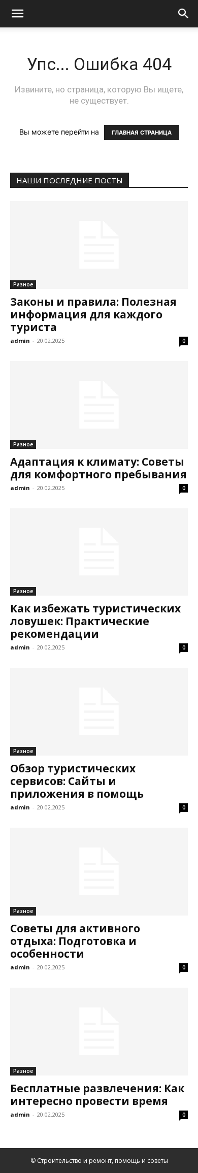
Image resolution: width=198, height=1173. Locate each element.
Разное (23, 284)
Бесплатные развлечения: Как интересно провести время (97, 1094)
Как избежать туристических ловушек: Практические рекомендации (95, 621)
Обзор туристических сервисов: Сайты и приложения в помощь (77, 781)
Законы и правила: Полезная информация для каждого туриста (93, 314)
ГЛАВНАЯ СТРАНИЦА (142, 132)
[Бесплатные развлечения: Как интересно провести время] (99, 1032)
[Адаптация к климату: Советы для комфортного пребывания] (99, 405)
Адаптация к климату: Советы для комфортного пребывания (98, 467)
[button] (17, 13)
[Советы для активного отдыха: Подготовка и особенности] (99, 872)
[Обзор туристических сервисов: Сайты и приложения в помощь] (99, 712)
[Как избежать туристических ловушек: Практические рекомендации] (99, 552)
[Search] (184, 13)
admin (20, 340)
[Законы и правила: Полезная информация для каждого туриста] (99, 245)
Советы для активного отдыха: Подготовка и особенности (75, 941)
